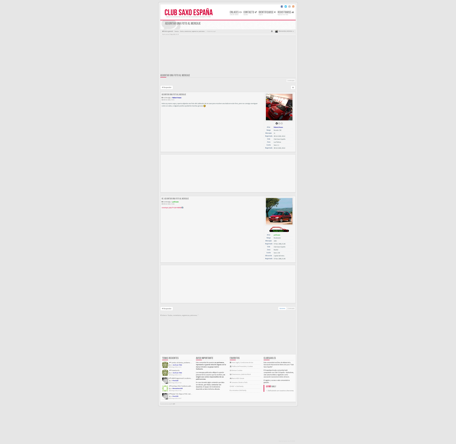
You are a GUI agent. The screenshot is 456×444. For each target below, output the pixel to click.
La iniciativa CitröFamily (238, 390)
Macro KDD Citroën (238, 378)
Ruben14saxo (176, 98)
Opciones (282, 308)
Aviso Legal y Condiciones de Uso (242, 362)
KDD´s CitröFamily (237, 386)
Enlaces (234, 12)
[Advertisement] (228, 55)
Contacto (249, 12)
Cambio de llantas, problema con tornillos (185, 363)
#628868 (165, 202)
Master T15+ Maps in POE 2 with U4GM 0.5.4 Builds (187, 394)
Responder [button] (167, 87)
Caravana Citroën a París (239, 382)
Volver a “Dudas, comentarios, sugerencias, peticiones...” (179, 315)
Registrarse (285, 12)
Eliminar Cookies (236, 370)
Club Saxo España (189, 13)
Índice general (168, 31)
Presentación (175, 370)
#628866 (165, 98)
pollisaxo (175, 202)
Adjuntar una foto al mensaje (175, 75)
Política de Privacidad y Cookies (242, 366)
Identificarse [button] (266, 12)
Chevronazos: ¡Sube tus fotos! (241, 374)
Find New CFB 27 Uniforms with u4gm (183, 386)
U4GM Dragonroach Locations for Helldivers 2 (185, 378)
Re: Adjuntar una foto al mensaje (175, 198)
